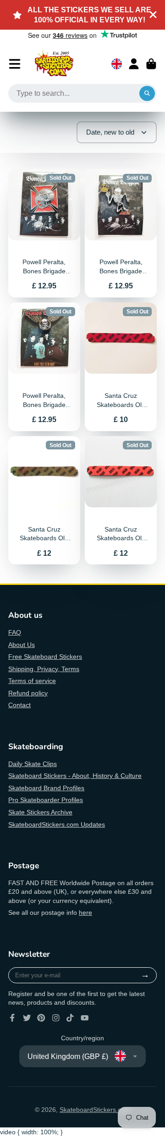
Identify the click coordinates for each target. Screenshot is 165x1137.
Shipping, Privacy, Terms (43, 669)
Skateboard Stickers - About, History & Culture (75, 775)
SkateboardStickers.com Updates (56, 824)
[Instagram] (56, 1018)
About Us (21, 644)
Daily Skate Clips (32, 763)
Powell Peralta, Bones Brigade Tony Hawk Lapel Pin (44, 233)
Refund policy (28, 693)
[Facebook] (12, 1018)
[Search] (147, 93)
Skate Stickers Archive (40, 812)
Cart (151, 63)
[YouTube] (85, 1018)
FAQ (14, 632)
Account (133, 63)
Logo (54, 64)
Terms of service (32, 680)
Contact (19, 705)
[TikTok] (70, 1018)
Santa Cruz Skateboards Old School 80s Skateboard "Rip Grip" (121, 367)
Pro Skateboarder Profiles (45, 799)
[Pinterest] (41, 1018)
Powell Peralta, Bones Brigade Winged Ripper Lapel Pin (44, 367)
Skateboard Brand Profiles (46, 788)
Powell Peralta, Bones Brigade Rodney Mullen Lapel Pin (121, 233)
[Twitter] (27, 1018)
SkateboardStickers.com (95, 1109)
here (85, 912)
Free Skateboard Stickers (45, 656)
